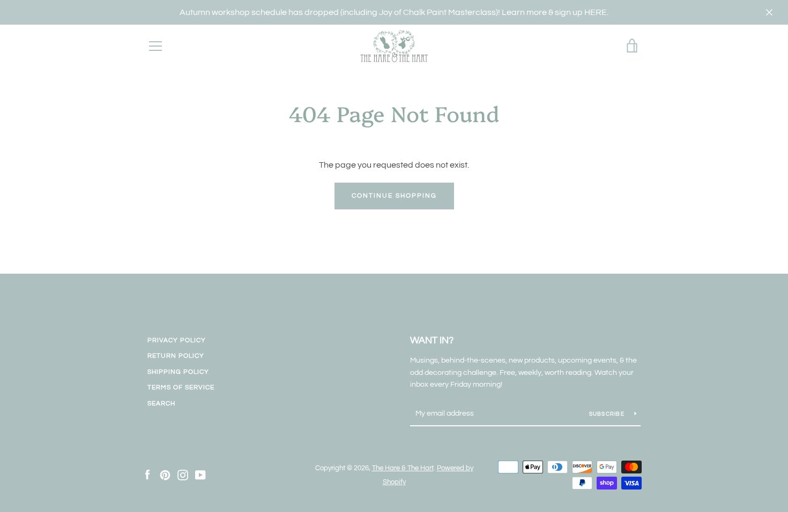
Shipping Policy (178, 371)
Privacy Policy (176, 340)
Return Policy (175, 355)
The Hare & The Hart (403, 468)
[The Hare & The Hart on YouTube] (200, 474)
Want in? (432, 340)
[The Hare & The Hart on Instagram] (182, 474)
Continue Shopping (394, 195)
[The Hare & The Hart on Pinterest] (165, 474)
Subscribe (608, 414)
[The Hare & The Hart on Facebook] (147, 474)
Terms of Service (180, 387)
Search (161, 403)
